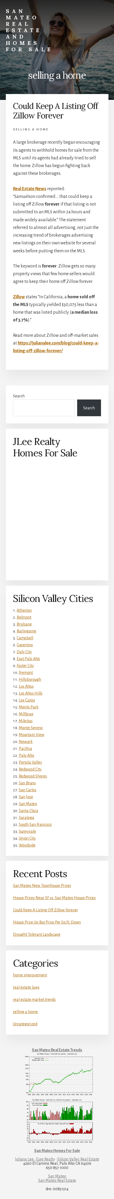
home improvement (30, 975)
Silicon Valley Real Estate (78, 1159)
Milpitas (26, 721)
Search (19, 396)
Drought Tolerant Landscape (36, 934)
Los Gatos (27, 700)
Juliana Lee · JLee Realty (35, 1159)
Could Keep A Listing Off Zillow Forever (55, 111)
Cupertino (25, 645)
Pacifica (25, 748)
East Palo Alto (28, 659)
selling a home (31, 129)
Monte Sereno (31, 728)
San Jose (26, 797)
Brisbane (24, 624)
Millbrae (26, 714)
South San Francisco (35, 824)
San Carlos (27, 790)
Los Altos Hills (30, 693)
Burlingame (26, 631)
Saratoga (26, 817)
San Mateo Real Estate (57, 1180)
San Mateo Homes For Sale (57, 1151)
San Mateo (28, 804)
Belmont (24, 617)
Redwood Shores (33, 776)
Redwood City (30, 769)
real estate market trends (34, 999)
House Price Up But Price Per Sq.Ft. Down (47, 922)
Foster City (25, 666)
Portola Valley (30, 762)
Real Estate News (29, 188)
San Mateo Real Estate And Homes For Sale (29, 30)
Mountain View (31, 735)
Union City (27, 838)
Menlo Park (28, 707)
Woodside (27, 845)
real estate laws (26, 987)
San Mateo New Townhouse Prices (42, 885)
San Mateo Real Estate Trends (57, 1050)
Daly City (24, 652)
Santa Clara (28, 811)
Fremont (26, 672)
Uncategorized (25, 1024)
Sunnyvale (27, 831)
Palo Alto (26, 755)
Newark (26, 741)
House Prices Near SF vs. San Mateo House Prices (54, 898)
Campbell (25, 638)
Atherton (24, 610)
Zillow (19, 297)
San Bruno (27, 783)
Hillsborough (30, 679)
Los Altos (26, 686)
